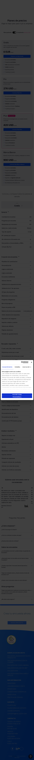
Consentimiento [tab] (7, 367)
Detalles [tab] (17, 367)
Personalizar (17, 397)
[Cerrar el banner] (31, 362)
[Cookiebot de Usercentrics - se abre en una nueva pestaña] (21, 362)
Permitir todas (17, 394)
